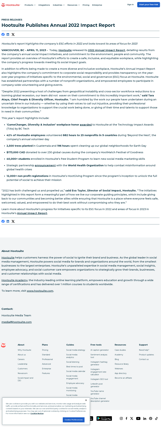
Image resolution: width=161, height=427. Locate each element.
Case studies (120, 350)
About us (22, 355)
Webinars (119, 369)
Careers (21, 359)
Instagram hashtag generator (99, 363)
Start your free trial (148, 4)
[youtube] (137, 418)
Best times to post (74, 366)
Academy (119, 355)
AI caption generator (100, 350)
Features (46, 373)
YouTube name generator (97, 392)
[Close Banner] (86, 400)
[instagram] (121, 418)
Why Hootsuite (24, 350)
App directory (121, 373)
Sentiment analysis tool (99, 356)
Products (29, 5)
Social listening (72, 362)
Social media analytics (71, 356)
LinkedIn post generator (97, 385)
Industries (57, 5)
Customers (22, 369)
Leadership (22, 364)
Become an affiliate (123, 378)
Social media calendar (75, 371)
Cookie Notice (37, 413)
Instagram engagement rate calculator (98, 372)
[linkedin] (8, 35)
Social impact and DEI (25, 379)
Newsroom (23, 373)
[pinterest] (150, 418)
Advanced (46, 364)
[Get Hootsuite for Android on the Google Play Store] (104, 418)
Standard (46, 355)
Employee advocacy (75, 383)
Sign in (130, 4)
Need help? (144, 350)
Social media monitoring (71, 389)
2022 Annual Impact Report (106, 50)
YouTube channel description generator (100, 399)
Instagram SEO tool (99, 379)
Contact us (144, 359)
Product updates (146, 355)
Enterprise (97, 5)
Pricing (86, 5)
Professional (47, 359)
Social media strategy (75, 350)
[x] (131, 418)
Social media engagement (72, 377)
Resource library (122, 364)
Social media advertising (71, 396)
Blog (117, 359)
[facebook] (3, 35)
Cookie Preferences (74, 420)
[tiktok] (156, 418)
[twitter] (13, 35)
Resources (72, 5)
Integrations (44, 5)
